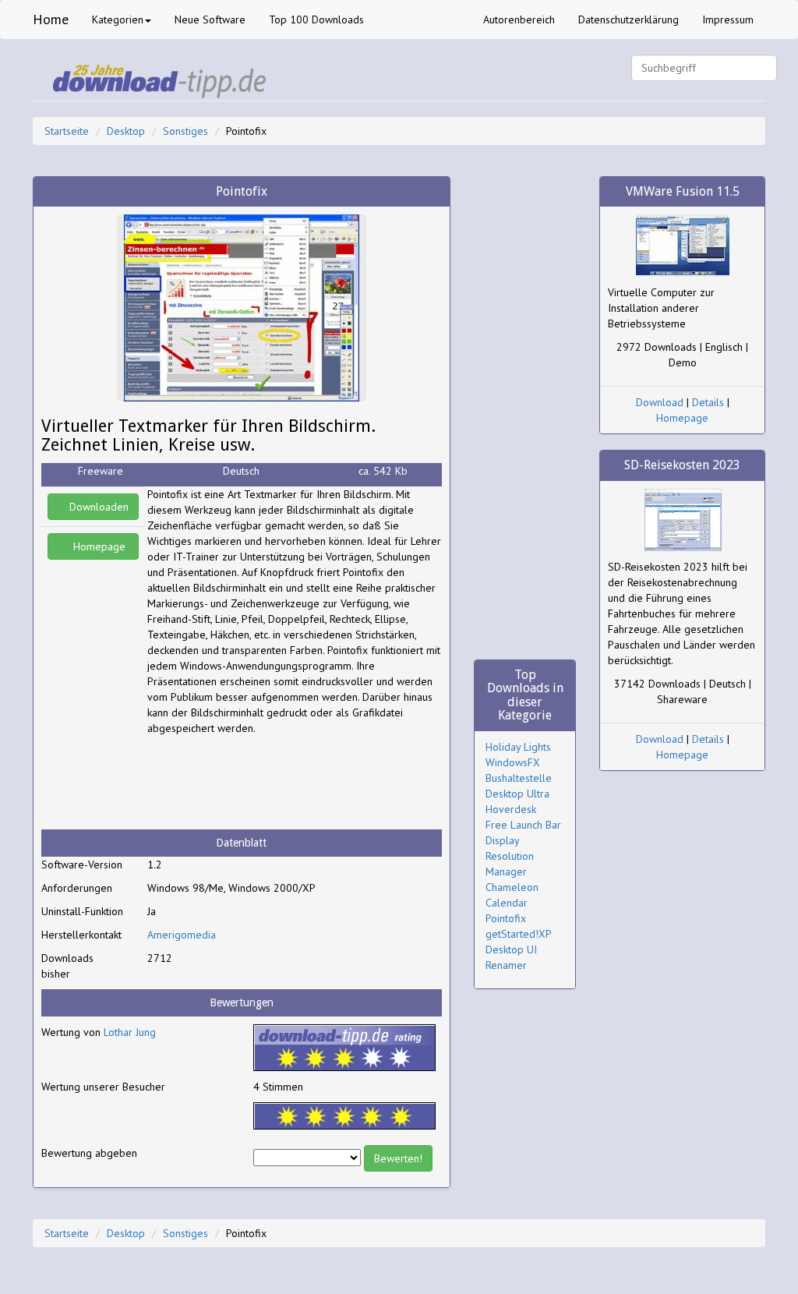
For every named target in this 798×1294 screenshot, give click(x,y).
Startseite (66, 131)
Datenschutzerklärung (628, 19)
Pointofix (506, 918)
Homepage (97, 546)
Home (51, 19)
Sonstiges (185, 131)
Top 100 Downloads (316, 19)
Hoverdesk (511, 809)
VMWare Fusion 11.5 (683, 191)
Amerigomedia (181, 935)
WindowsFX (513, 762)
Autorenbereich (519, 19)
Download (659, 402)
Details (708, 402)
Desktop (126, 131)
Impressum (728, 19)
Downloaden (97, 507)
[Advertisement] (272, 783)
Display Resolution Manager (510, 856)
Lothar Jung (130, 1032)
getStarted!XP (519, 934)
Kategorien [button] (117, 19)
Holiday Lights (518, 747)
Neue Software (210, 19)
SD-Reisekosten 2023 (682, 465)
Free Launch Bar (523, 825)
